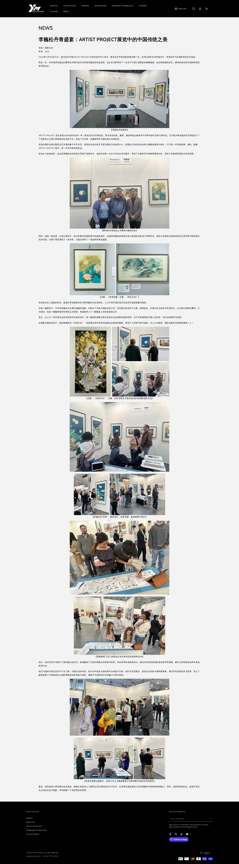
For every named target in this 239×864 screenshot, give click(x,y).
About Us (30, 822)
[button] (193, 8)
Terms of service (34, 826)
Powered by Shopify (33, 856)
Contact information (50, 856)
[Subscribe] (211, 818)
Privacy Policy (32, 834)
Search (29, 818)
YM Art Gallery (37, 853)
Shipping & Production (36, 830)
